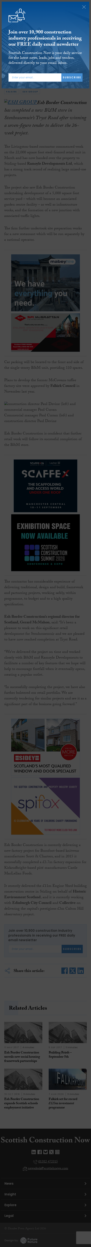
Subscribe (72, 77)
